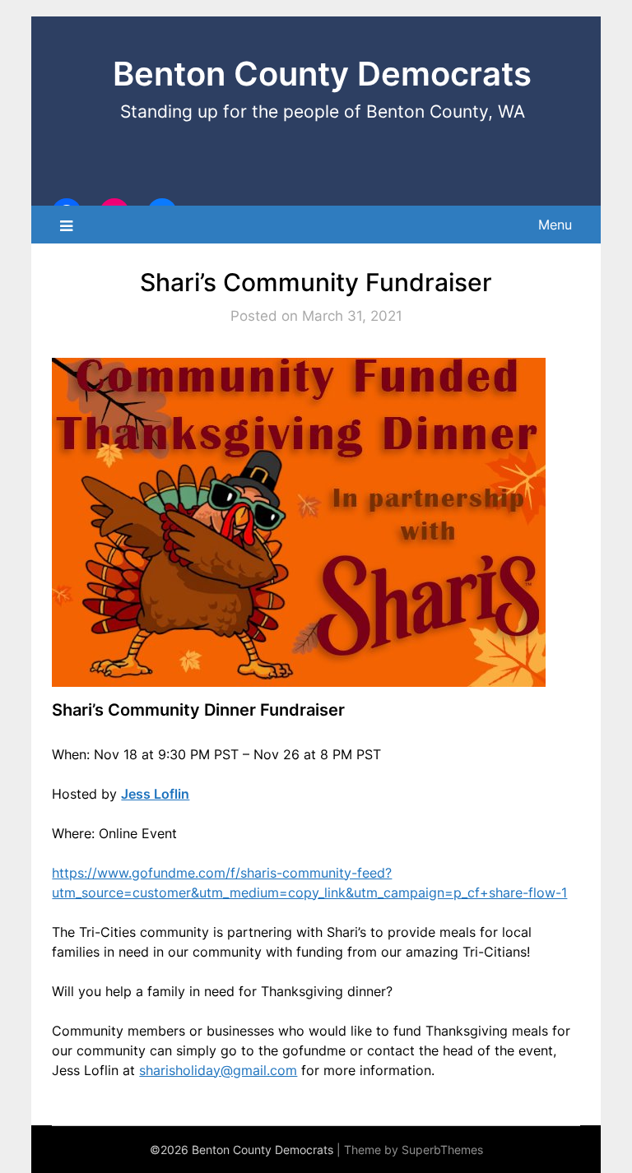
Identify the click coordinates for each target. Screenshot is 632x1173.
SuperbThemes (442, 1150)
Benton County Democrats (322, 73)
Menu (555, 224)
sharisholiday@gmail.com (218, 1070)
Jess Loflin (155, 794)
